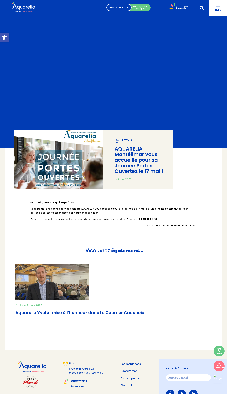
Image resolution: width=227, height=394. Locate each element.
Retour (127, 140)
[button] (201, 8)
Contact (126, 385)
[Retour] (117, 140)
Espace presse (131, 378)
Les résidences (131, 364)
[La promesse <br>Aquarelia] (65, 381)
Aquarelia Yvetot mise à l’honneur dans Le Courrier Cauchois (79, 313)
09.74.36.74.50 (94, 372)
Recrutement (130, 371)
